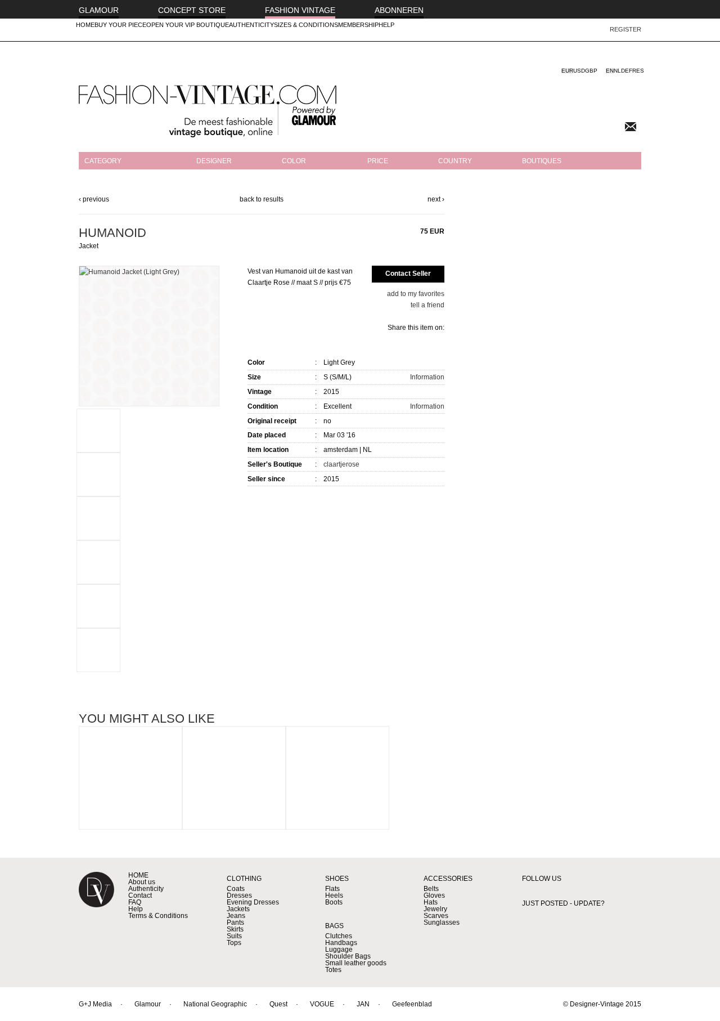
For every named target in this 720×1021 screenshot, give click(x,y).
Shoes (337, 879)
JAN (363, 1004)
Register (625, 29)
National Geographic (215, 1004)
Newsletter (630, 126)
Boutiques (541, 161)
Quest (278, 1004)
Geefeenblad (412, 1004)
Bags (334, 926)
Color (294, 161)
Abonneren (399, 10)
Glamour (99, 10)
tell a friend (427, 305)
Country (455, 161)
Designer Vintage (96, 899)
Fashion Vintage (300, 10)
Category (103, 161)
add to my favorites (415, 294)
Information (427, 377)
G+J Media (95, 1004)
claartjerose (341, 464)
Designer (214, 161)
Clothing (244, 879)
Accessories (448, 879)
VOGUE (322, 1004)
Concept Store (192, 10)
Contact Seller (408, 273)
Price (377, 161)
